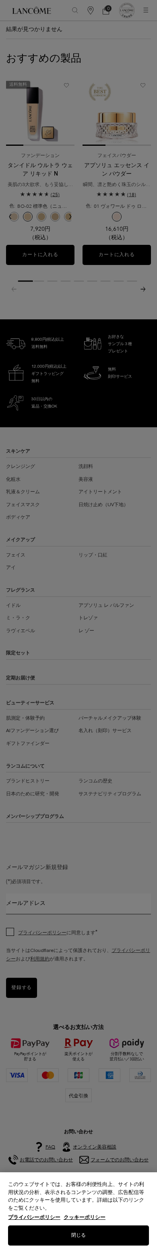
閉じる (78, 1235)
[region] (78, 1212)
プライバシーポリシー (34, 1217)
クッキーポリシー (84, 1217)
